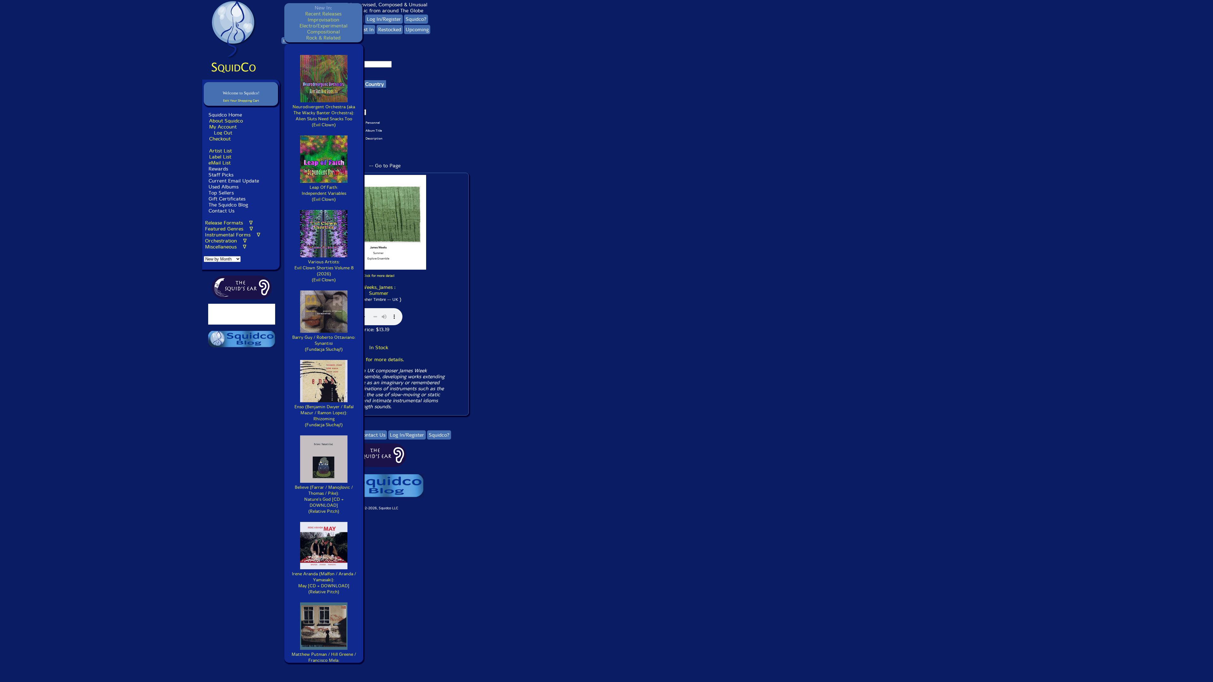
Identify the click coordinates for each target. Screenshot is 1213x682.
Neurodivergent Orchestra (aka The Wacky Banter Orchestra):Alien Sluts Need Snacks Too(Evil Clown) (324, 116)
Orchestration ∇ (226, 241)
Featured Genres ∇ (229, 229)
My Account (223, 127)
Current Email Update (233, 181)
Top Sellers (221, 193)
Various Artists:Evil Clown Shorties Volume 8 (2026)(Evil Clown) (323, 271)
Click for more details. (378, 359)
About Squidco (226, 121)
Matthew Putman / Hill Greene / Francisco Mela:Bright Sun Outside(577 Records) (324, 663)
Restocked (389, 30)
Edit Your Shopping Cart (241, 100)
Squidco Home (225, 115)
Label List (220, 157)
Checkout (220, 139)
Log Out (223, 133)
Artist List (220, 151)
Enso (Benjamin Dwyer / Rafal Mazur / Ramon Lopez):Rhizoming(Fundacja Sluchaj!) (323, 416)
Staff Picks (220, 175)
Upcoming (417, 30)
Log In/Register (384, 19)
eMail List (219, 163)
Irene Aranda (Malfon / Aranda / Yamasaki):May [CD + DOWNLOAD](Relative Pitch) (324, 583)
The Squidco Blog (228, 205)
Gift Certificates (226, 199)
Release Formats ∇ (229, 223)
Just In (366, 30)
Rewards (218, 169)
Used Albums (223, 187)
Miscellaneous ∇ (225, 247)
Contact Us (220, 211)
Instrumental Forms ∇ (232, 235)
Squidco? (416, 19)
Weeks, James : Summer (378, 290)
